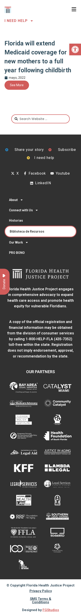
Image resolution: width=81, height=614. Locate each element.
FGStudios (51, 610)
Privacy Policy (40, 591)
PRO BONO (17, 253)
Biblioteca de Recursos (27, 231)
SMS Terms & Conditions (40, 600)
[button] (75, 49)
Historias (16, 220)
